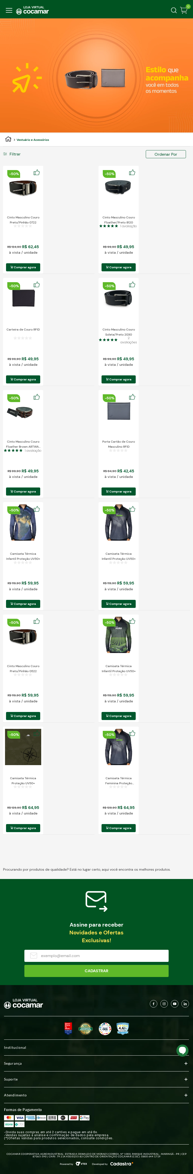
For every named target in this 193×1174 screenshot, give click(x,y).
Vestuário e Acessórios (33, 140)
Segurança (13, 1063)
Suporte (11, 1079)
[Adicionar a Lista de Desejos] (38, 173)
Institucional (15, 1047)
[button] (23, 154)
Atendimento (15, 1095)
